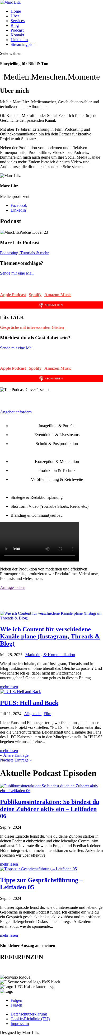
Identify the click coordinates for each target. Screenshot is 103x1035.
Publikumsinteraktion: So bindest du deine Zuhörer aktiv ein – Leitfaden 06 (49, 808)
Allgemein (32, 713)
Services (18, 20)
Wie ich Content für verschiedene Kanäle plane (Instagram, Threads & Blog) (50, 636)
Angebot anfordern (16, 412)
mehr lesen (9, 687)
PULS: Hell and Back (29, 702)
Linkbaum (19, 39)
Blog (15, 25)
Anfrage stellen (12, 587)
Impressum (20, 1023)
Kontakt (17, 35)
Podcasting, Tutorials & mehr (24, 253)
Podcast (17, 30)
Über (15, 16)
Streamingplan (23, 44)
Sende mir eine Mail (17, 273)
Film (47, 713)
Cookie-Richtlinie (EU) (30, 1019)
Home (16, 11)
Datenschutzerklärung (29, 1014)
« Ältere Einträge (14, 755)
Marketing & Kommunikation (50, 654)
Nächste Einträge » (16, 760)
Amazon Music (57, 294)
